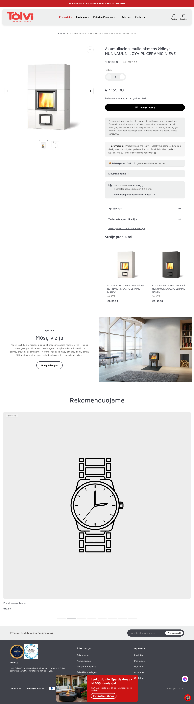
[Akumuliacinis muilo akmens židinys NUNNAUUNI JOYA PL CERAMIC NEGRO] (171, 262)
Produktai (139, 655)
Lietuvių (14, 688)
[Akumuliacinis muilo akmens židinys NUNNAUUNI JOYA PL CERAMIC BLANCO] (126, 262)
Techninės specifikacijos (122, 219)
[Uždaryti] (135, 678)
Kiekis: (108, 70)
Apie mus (139, 672)
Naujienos (139, 666)
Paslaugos (139, 661)
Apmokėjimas (84, 661)
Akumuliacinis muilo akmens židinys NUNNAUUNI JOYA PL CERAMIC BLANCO (125, 288)
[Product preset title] (97, 505)
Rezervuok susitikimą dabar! (82, 3)
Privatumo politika (86, 666)
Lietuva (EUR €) (33, 688)
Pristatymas (83, 655)
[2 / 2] (54, 144)
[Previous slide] (8, 91)
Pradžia (61, 33)
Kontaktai (139, 678)
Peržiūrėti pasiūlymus (103, 696)
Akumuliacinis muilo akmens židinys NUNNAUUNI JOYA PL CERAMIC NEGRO (170, 288)
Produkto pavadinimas (14, 603)
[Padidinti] (90, 49)
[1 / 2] (43, 144)
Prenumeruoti (174, 633)
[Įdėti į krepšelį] (139, 249)
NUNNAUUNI (111, 62)
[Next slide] (90, 91)
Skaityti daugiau (49, 365)
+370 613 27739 (117, 3)
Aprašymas (115, 208)
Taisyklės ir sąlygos (87, 672)
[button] (185, 679)
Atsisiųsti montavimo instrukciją (126, 228)
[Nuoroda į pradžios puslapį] (17, 652)
